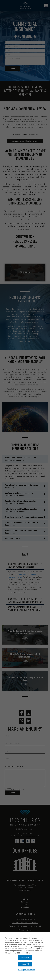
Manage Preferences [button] (26, 970)
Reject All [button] (25, 964)
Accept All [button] (25, 957)
